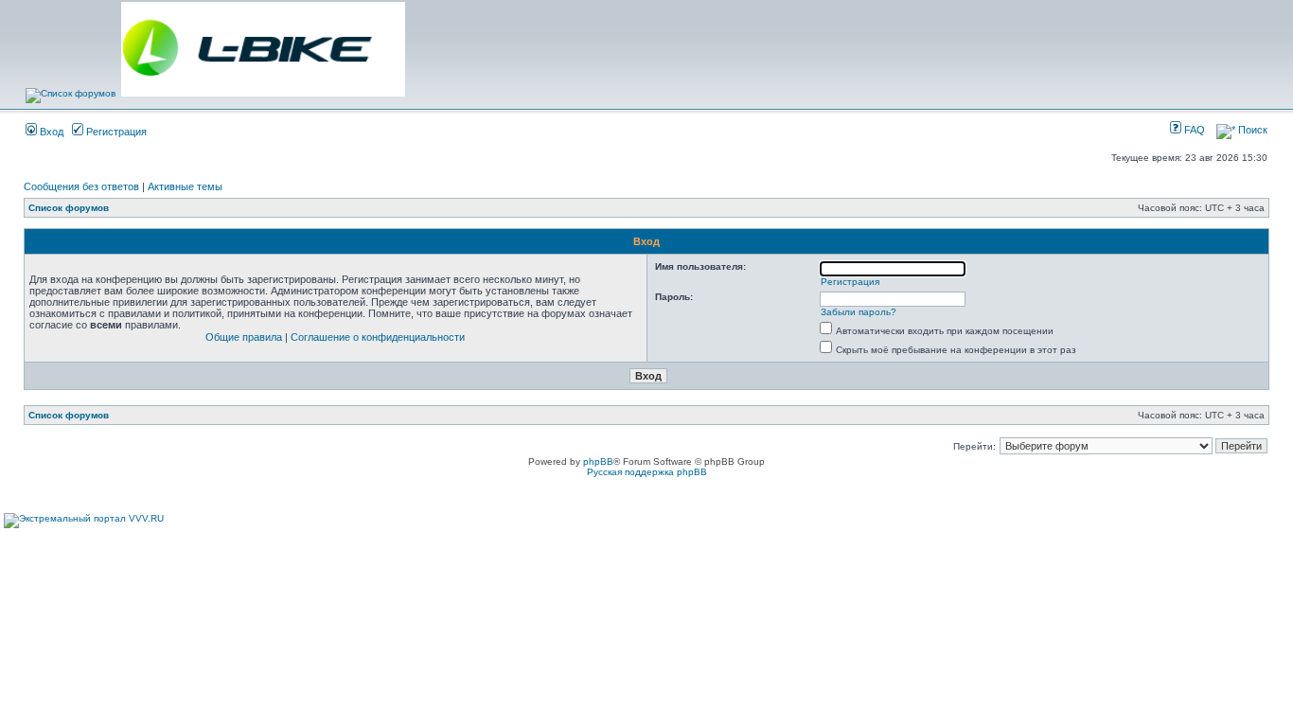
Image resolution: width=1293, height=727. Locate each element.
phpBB (598, 461)
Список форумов (68, 208)
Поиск (1251, 129)
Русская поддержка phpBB (647, 472)
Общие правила (243, 337)
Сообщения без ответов (81, 186)
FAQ (1193, 129)
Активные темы (185, 186)
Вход (50, 131)
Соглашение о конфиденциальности (378, 337)
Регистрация (115, 131)
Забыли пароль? (858, 312)
